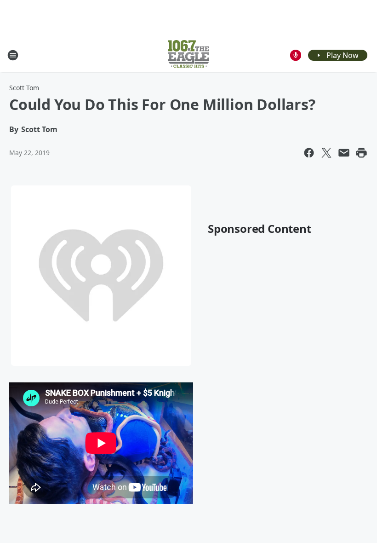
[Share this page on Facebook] (309, 152)
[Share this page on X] (326, 152)
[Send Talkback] (295, 55)
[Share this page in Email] (343, 152)
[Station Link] (188, 55)
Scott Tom (24, 87)
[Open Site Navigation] (12, 55)
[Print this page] (361, 152)
